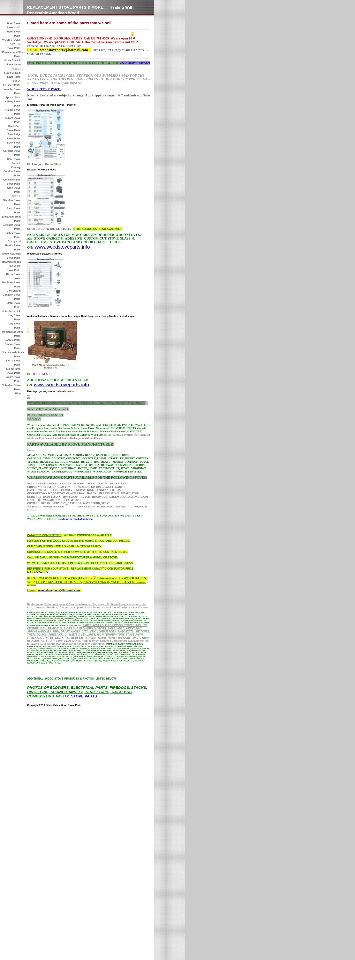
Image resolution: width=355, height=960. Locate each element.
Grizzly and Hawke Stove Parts (13, 245)
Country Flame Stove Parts (12, 181)
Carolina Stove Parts (12, 152)
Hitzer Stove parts (13, 276)
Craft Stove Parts (14, 189)
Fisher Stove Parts (13, 235)
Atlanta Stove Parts (13, 111)
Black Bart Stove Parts (14, 128)
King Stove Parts (14, 317)
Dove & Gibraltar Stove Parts (12, 200)
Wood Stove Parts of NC (14, 25)
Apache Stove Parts (12, 91)
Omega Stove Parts (13, 346)
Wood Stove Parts (14, 33)
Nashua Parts (13, 340)
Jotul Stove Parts (14, 305)
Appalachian (13, 97)
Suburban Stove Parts (11, 387)
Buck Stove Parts (14, 144)
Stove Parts (14, 48)
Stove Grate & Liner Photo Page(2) (12, 76)
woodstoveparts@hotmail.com (64, 50)
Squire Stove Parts (13, 379)
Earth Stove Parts (14, 210)
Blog (18, 393)
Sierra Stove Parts (13, 362)
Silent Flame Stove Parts (13, 370)
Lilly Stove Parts (14, 325)
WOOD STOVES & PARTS (11, 41)
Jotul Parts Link (11, 311)
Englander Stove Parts (11, 218)
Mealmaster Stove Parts (11, 333)
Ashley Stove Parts (13, 103)
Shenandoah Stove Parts (11, 354)
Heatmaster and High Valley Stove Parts (11, 266)
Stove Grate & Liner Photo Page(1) (12, 64)
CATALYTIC (41, 571)
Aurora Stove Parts (13, 120)
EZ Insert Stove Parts (12, 226)
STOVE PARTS (83, 696)
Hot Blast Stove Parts (11, 284)
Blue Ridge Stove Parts (14, 136)
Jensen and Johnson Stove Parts (12, 294)
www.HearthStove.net (135, 63)
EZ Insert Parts (12, 85)
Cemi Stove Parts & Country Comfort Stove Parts (12, 167)
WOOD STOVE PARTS (44, 89)
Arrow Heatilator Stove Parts (11, 255)
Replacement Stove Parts (11, 54)
